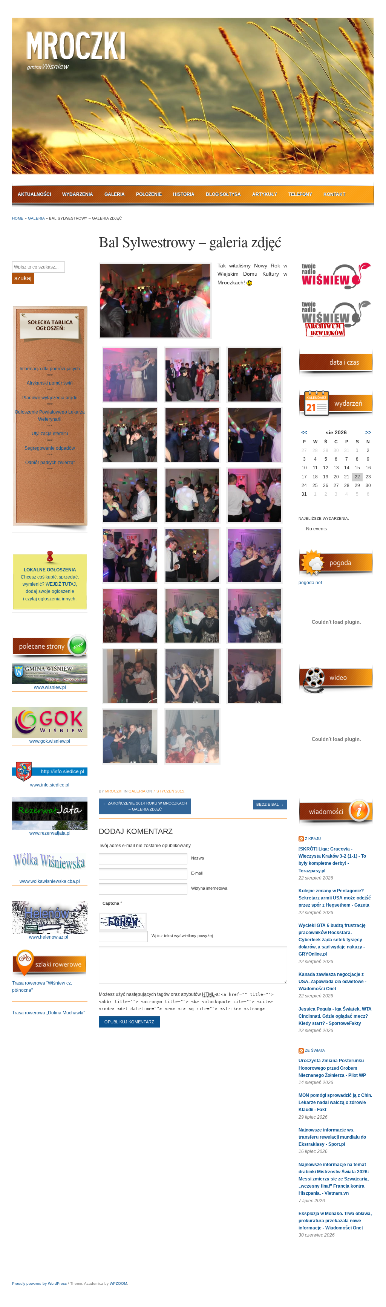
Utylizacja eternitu (50, 433)
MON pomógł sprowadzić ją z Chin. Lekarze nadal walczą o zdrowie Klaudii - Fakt (335, 1102)
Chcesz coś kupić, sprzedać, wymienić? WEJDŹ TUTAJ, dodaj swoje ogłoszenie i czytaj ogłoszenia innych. (50, 584)
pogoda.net (310, 582)
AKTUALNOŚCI (34, 194)
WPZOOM (118, 1283)
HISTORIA (184, 194)
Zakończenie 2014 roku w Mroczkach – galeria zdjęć (145, 806)
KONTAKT (334, 194)
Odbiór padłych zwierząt (50, 462)
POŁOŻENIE (149, 194)
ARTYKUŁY (264, 194)
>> (368, 432)
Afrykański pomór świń (50, 383)
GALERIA (114, 194)
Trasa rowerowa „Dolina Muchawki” (48, 1012)
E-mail (196, 873)
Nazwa (197, 858)
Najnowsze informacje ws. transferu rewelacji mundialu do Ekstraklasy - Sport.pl (332, 1137)
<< (304, 432)
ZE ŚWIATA (315, 1050)
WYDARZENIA (77, 194)
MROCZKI (114, 791)
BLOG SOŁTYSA (223, 194)
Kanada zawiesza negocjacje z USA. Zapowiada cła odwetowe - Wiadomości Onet (332, 981)
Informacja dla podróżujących (50, 368)
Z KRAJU (313, 839)
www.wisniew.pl (50, 687)
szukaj (23, 278)
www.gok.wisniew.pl (49, 741)
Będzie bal (270, 804)
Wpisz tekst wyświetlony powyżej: (183, 935)
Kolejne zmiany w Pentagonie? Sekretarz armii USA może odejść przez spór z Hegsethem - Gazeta (335, 898)
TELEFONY (300, 194)
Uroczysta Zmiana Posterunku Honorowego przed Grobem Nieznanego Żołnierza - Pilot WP (332, 1068)
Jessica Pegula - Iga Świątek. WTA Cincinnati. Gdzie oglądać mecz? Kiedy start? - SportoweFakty (335, 1016)
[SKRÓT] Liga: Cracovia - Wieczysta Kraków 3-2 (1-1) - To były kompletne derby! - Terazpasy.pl (332, 859)
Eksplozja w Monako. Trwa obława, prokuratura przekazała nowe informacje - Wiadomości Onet (335, 1221)
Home (17, 218)
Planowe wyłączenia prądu (50, 397)
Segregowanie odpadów (50, 448)
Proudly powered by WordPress (39, 1283)
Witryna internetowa (209, 888)
